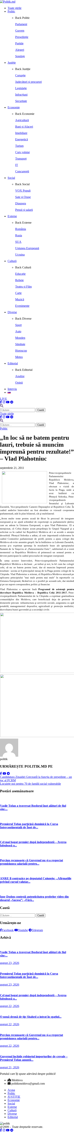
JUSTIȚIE (14, 1096)
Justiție (12, 62)
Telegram (37, 930)
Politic (11, 11)
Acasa (11, 1090)
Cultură (12, 261)
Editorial (13, 363)
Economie (14, 107)
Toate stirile (7, 413)
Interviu (12, 389)
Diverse (12, 312)
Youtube (23, 930)
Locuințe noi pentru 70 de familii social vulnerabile (30, 783)
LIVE (3, 398)
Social (11, 177)
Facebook (8, 930)
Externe (12, 216)
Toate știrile (14, 8)
